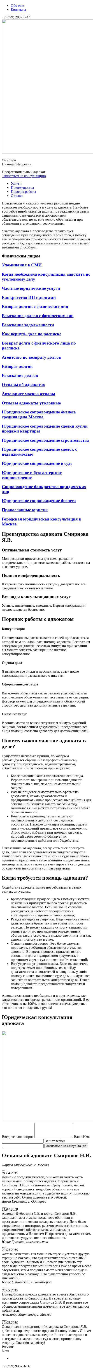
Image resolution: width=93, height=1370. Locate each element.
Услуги (16, 183)
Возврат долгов (17, 366)
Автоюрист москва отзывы (28, 393)
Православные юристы (25, 509)
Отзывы (17, 196)
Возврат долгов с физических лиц (35, 306)
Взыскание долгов (20, 375)
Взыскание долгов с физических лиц (38, 315)
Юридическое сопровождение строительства (45, 440)
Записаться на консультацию (24, 176)
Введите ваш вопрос (17, 1137)
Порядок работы (23, 191)
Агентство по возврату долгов (31, 357)
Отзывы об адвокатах (23, 384)
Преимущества (22, 187)
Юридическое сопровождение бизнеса (39, 500)
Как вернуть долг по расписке (31, 334)
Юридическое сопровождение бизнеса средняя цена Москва (39, 414)
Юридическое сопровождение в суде (37, 463)
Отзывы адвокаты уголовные (31, 403)
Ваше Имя (82, 1137)
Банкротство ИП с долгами (29, 297)
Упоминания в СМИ (22, 265)
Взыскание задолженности (28, 325)
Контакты (18, 9)
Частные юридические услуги (31, 288)
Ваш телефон (54, 1141)
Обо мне (17, 5)
